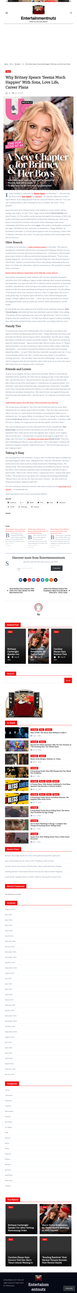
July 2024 (8, 1042)
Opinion (48, 730)
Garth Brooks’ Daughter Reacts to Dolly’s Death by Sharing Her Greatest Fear (33, 877)
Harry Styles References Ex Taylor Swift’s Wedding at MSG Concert (38, 654)
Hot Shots (8, 1122)
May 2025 (8, 989)
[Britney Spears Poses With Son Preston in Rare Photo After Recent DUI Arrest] (61, 538)
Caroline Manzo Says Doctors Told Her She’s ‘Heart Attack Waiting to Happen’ (33, 866)
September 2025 (11, 968)
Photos (7, 1159)
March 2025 (9, 1000)
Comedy (8, 1106)
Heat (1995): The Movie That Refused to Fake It (48, 733)
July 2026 (8, 915)
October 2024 (10, 1026)
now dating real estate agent (38, 439)
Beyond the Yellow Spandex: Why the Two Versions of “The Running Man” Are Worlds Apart (50, 746)
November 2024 (11, 1021)
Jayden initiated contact (37, 247)
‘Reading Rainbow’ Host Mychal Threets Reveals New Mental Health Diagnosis (34, 871)
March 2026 (9, 936)
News (8, 71)
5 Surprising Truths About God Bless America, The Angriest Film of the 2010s (49, 798)
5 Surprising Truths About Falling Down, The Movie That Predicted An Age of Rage (49, 811)
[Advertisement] (39, 42)
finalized (38, 196)
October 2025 (10, 962)
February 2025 (10, 1005)
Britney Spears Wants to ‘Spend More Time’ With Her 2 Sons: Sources (32, 273)
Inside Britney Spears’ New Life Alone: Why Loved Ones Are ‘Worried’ (32, 402)
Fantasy (8, 1116)
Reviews (8, 1164)
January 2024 (10, 1074)
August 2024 (9, 1037)
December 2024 (10, 1016)
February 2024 (10, 1069)
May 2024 (8, 1053)
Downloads (9, 1111)
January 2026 (10, 946)
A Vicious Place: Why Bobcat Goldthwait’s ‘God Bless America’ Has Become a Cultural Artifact (50, 785)
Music (7, 1143)
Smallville (8, 1175)
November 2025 (11, 957)
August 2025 (9, 973)
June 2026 (8, 920)
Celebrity (8, 1100)
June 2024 (8, 1048)
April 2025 (9, 994)
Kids (6, 1132)
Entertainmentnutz (38, 18)
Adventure (9, 1095)
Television (9, 1180)
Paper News (19, 1283)
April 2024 (9, 1058)
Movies (42, 781)
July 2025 (8, 978)
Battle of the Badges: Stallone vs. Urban (45, 759)
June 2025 (8, 984)
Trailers (8, 1186)
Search (10, 673)
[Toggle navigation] (6, 13)
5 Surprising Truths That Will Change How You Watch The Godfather (50, 772)
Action (7, 1090)
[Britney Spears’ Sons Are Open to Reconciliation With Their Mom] (17, 537)
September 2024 (11, 1032)
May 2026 (8, 925)
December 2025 (10, 952)
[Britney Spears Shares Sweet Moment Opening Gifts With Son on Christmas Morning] (39, 538)
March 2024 (9, 1064)
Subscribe (56, 568)
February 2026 (10, 941)
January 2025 (10, 1010)
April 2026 (9, 930)
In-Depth (34, 730)
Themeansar (10, 1285)
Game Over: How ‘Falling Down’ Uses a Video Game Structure (49, 838)
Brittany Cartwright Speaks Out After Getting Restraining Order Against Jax (32, 855)
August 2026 (9, 909)
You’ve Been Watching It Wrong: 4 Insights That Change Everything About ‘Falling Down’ (48, 825)
